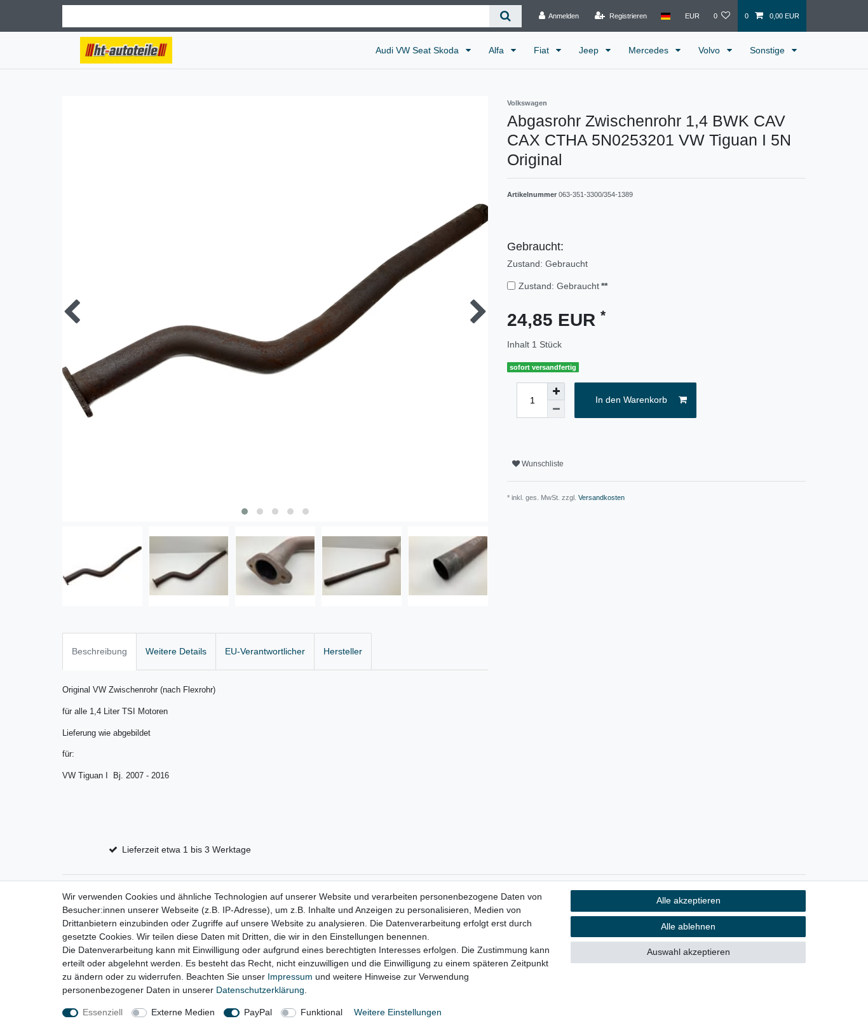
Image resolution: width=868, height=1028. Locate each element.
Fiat (543, 50)
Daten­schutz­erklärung (260, 990)
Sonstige (768, 50)
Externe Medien (183, 1012)
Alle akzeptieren (688, 900)
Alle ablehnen (688, 926)
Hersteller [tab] (342, 651)
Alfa (497, 50)
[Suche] (505, 16)
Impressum (290, 976)
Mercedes (649, 50)
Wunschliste (542, 463)
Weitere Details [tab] (176, 651)
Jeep (590, 50)
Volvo (710, 50)
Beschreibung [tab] (99, 651)
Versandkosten (601, 497)
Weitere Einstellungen (398, 1012)
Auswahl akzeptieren (688, 952)
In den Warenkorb (631, 400)
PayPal (258, 1012)
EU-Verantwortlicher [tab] (265, 651)
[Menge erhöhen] (556, 391)
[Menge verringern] (556, 409)
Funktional (321, 1012)
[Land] (665, 16)
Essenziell (103, 1012)
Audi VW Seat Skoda (418, 50)
